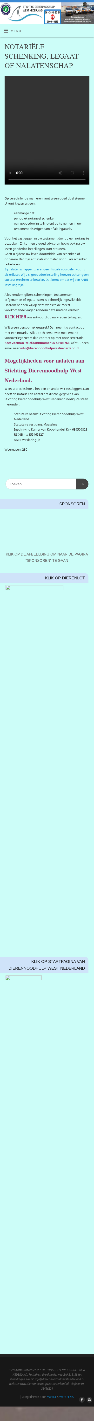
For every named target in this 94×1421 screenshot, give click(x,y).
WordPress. (66, 1397)
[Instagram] (88, 9)
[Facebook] (81, 9)
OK (80, 484)
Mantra (51, 1397)
